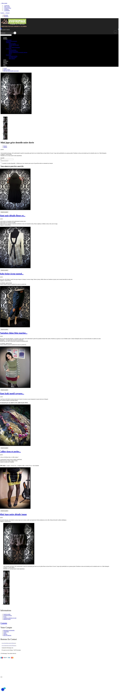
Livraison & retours (7, 615)
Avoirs (4, 632)
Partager (5, 146)
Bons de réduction (7, 635)
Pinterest (5, 147)
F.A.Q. (4, 616)
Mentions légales (7, 619)
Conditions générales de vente (9, 618)
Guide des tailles (6, 614)
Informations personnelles (8, 630)
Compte (4, 623)
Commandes (6, 631)
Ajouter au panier (4, 160)
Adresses (5, 634)
